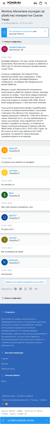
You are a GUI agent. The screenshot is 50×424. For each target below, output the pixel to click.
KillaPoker (13, 260)
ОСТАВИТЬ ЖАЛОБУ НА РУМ (21, 420)
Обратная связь (8, 369)
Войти (3, 381)
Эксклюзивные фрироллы (21, 31)
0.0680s (4, 414)
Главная (4, 359)
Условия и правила (25, 396)
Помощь (34, 400)
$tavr (11, 193)
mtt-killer (13, 171)
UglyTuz (13, 215)
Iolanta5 (13, 238)
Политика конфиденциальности (15, 400)
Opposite (13, 148)
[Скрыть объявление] (44, 31)
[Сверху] (3, 404)
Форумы (4, 364)
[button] (4, 3)
